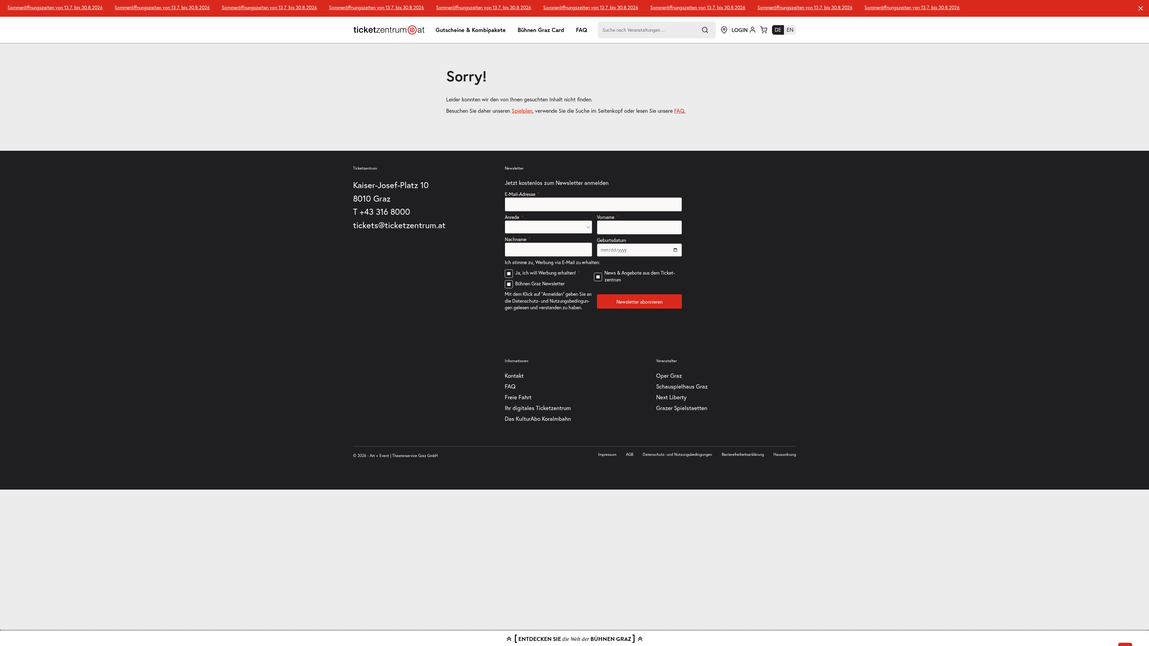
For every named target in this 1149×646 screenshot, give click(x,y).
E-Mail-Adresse (520, 194)
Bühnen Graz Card (541, 29)
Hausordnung (784, 454)
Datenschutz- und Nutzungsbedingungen (677, 454)
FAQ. (680, 110)
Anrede (512, 217)
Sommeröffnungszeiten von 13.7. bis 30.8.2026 (47, 7)
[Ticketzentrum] (389, 30)
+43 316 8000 (385, 211)
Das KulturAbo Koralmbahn (538, 418)
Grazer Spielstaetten (681, 408)
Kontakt (514, 375)
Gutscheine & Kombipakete (471, 29)
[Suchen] (705, 30)
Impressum (607, 454)
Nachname (515, 239)
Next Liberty (671, 397)
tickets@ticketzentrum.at (399, 225)
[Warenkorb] (763, 29)
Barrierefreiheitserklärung (743, 454)
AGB (629, 454)
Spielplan (522, 110)
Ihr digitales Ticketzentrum (538, 408)
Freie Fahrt (518, 397)
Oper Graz (669, 375)
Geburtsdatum (611, 240)
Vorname (605, 217)
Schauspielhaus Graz (682, 386)
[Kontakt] (724, 29)
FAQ (581, 29)
